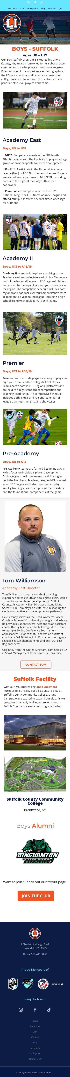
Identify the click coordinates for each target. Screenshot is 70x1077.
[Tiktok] (42, 3)
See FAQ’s (35, 127)
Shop (43, 8)
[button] (66, 23)
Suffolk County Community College (35, 801)
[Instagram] (28, 3)
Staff (22, 8)
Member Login (55, 8)
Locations (12, 8)
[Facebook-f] (35, 3)
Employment (32, 8)
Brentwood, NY (35, 810)
